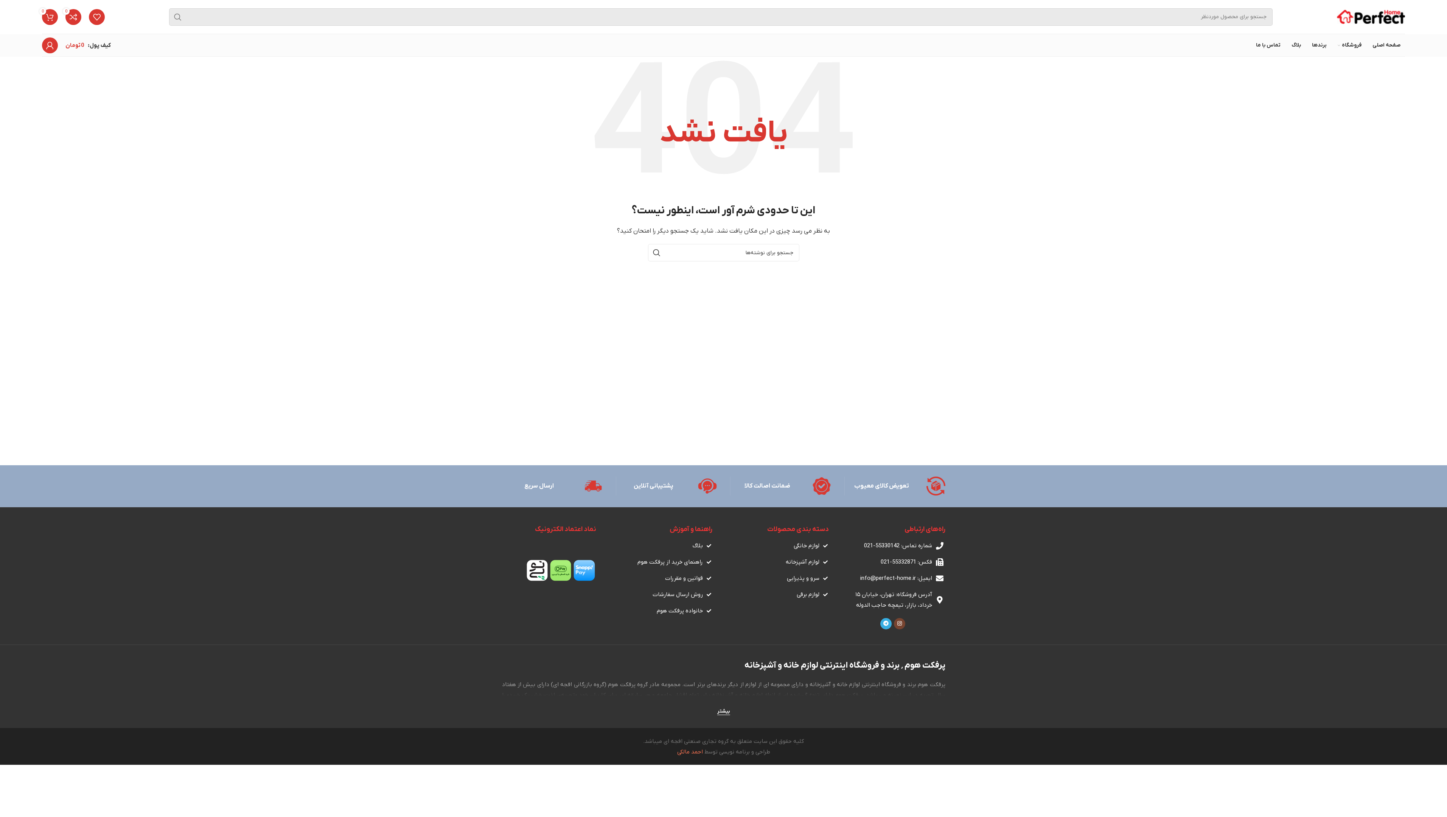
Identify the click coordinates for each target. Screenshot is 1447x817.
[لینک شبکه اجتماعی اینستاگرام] (899, 623)
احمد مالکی (690, 752)
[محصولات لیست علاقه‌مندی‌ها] (97, 17)
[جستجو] (178, 17)
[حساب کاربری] (50, 45)
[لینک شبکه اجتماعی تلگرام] (886, 623)
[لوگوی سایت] (1371, 16)
